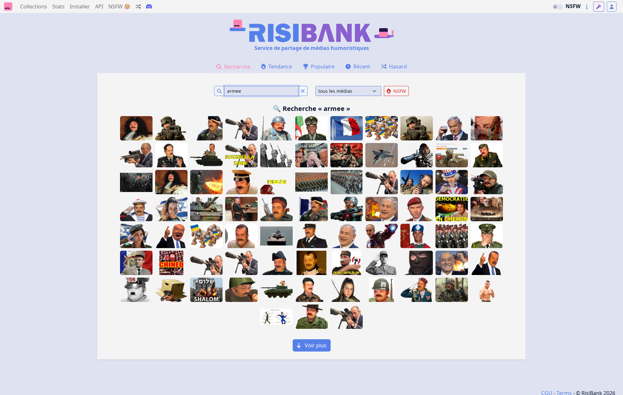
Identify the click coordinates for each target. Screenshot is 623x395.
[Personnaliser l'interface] (598, 7)
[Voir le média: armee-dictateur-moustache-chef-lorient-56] (136, 290)
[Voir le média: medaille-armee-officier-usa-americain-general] (171, 155)
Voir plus (314, 345)
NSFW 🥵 (119, 6)
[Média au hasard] (138, 6)
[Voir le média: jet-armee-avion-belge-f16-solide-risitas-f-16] (381, 155)
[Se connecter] (612, 7)
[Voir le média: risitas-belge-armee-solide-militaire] (451, 290)
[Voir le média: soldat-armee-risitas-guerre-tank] (206, 155)
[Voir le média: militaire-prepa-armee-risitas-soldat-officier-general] (276, 263)
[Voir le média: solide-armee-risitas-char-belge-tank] (276, 290)
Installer (80, 6)
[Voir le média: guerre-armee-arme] (311, 182)
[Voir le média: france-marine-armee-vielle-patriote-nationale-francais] (136, 209)
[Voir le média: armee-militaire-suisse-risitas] (311, 290)
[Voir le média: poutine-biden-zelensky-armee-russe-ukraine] (311, 155)
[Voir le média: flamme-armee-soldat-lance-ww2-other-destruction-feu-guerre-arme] (206, 182)
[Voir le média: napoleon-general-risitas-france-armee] (311, 263)
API (99, 6)
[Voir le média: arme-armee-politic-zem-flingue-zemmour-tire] (136, 155)
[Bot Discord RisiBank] (148, 6)
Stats (58, 6)
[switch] (558, 6)
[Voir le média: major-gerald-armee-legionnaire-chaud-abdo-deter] (486, 290)
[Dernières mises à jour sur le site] (587, 7)
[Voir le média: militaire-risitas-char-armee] (206, 209)
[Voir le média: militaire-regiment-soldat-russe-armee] (451, 236)
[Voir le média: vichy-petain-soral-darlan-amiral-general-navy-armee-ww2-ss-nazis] (346, 263)
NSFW (573, 6)
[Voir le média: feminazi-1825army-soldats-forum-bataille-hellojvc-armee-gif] (136, 182)
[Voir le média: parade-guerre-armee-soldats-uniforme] (276, 155)
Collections (33, 6)
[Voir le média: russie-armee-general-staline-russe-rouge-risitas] (486, 155)
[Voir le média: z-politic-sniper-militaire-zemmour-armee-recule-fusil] (346, 317)
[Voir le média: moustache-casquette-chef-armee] (241, 182)
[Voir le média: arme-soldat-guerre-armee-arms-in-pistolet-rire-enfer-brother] (346, 155)
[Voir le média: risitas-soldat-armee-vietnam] (311, 317)
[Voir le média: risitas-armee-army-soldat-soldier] (346, 182)
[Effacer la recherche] (303, 91)
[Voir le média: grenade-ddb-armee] (451, 155)
